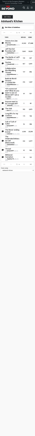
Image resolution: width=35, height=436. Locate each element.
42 (24, 150)
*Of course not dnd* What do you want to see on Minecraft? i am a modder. (12, 93)
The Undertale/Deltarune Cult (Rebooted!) (12, 140)
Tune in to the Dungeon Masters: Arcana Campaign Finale (13, 2)
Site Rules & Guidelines (12, 27)
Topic (6, 37)
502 (24, 109)
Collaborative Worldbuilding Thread (10, 70)
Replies (23, 37)
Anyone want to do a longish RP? (11, 103)
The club (8, 109)
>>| (31, 32)
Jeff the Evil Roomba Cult (10, 50)
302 (24, 141)
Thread (8, 149)
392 (24, 82)
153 (24, 58)
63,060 (24, 43)
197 (24, 72)
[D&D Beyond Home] (8, 8)
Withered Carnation (9, 156)
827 (24, 64)
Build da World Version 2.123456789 (10, 81)
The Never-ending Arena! (12, 131)
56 (24, 124)
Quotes (8, 62)
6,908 (24, 131)
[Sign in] (28, 7)
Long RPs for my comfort (11, 115)
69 (24, 93)
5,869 (24, 51)
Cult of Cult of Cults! (10, 123)
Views (30, 37)
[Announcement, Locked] (2, 27)
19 (24, 157)
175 (24, 116)
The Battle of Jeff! (12, 57)
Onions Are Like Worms (11, 42)
